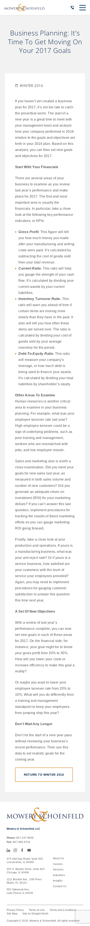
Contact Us (59, 886)
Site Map (12, 913)
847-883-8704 (21, 842)
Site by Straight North (35, 913)
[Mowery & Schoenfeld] (24, 8)
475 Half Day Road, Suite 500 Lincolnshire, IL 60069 (25, 860)
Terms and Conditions (63, 910)
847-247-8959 (25, 837)
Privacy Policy (15, 910)
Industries (59, 875)
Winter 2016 (31, 85)
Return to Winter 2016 (44, 774)
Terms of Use (37, 910)
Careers (58, 864)
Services (58, 869)
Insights (57, 880)
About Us (58, 858)
